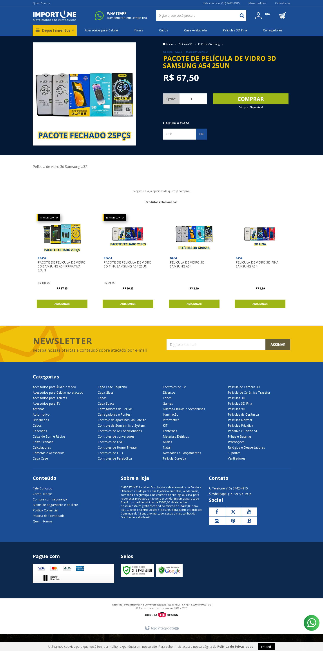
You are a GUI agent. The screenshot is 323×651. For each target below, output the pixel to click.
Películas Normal (240, 420)
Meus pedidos (257, 3)
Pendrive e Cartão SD (243, 431)
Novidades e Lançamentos (182, 453)
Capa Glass (106, 392)
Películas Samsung (209, 44)
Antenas (38, 409)
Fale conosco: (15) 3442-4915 (221, 3)
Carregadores (272, 30)
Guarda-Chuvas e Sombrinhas (184, 409)
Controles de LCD (110, 453)
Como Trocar (42, 494)
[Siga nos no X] (233, 511)
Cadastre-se (282, 3)
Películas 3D (185, 44)
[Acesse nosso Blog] (249, 520)
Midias (167, 442)
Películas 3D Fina (235, 30)
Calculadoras (42, 447)
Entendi (266, 647)
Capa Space (106, 403)
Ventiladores (236, 458)
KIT (165, 425)
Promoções (236, 442)
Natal (167, 447)
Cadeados (40, 431)
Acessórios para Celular (101, 30)
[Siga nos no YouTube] (249, 511)
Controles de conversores (116, 436)
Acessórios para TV (46, 403)
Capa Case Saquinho (112, 387)
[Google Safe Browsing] (169, 570)
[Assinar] (277, 344)
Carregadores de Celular (115, 409)
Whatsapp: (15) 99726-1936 (231, 494)
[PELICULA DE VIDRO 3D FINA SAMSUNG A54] (260, 262)
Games (168, 403)
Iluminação (170, 414)
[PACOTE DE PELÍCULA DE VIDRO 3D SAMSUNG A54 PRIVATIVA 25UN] (62, 262)
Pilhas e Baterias (240, 436)
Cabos (163, 30)
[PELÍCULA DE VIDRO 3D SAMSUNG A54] (194, 262)
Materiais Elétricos (176, 436)
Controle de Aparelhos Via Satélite (122, 420)
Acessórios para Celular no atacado (58, 392)
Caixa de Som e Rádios (49, 436)
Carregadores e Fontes (114, 414)
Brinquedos (41, 420)
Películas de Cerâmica (243, 414)
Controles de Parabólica (115, 458)
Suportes (234, 453)
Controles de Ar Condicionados (120, 431)
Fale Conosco (42, 488)
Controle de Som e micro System (121, 425)
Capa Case (40, 458)
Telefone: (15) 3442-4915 (229, 488)
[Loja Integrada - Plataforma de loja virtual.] (161, 628)
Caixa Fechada (43, 442)
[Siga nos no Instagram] (217, 520)
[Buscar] (242, 15)
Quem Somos (41, 3)
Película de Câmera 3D (244, 387)
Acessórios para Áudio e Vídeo (54, 387)
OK (201, 134)
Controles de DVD (110, 442)
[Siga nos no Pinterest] (233, 520)
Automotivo (41, 414)
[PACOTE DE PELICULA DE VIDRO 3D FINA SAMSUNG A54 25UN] (128, 262)
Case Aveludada (195, 30)
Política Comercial (45, 510)
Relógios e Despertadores (246, 447)
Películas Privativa (240, 425)
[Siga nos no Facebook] (217, 511)
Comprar (251, 98)
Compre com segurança (50, 499)
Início (169, 44)
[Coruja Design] (161, 615)
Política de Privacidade (49, 516)
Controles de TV (174, 387)
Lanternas (170, 431)
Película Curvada (174, 458)
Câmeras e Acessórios (49, 453)
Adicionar (62, 304)
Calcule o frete (176, 123)
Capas (102, 398)
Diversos (169, 392)
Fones (138, 30)
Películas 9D (236, 409)
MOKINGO (201, 51)
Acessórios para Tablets (50, 398)
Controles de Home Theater (118, 447)
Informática (171, 420)
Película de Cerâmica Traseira (249, 392)
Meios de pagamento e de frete (55, 505)
